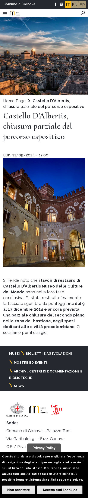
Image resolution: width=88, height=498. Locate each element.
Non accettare (18, 489)
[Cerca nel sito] (83, 13)
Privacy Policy (44, 447)
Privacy (78, 479)
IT (68, 4)
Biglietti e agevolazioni (49, 354)
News (19, 386)
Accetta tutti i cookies (60, 489)
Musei (14, 354)
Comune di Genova (19, 4)
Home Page (14, 100)
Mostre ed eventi (30, 363)
